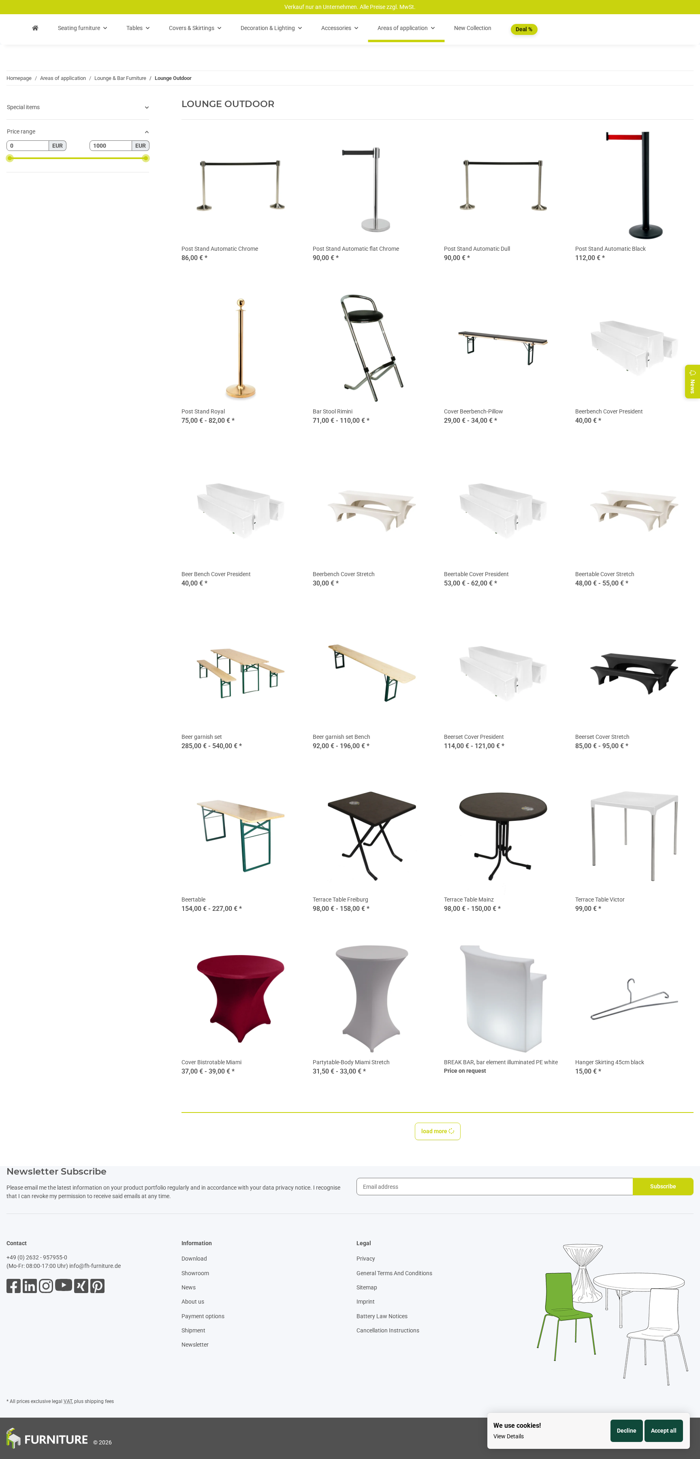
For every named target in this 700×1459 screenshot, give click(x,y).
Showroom (195, 1273)
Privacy (365, 1258)
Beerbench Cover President (609, 411)
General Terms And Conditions (394, 1273)
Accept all (664, 1430)
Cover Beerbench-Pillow (473, 411)
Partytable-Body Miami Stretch (351, 1062)
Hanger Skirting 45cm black (609, 1062)
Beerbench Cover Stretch (344, 574)
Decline (626, 1430)
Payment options (202, 1316)
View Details (508, 1436)
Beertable (193, 899)
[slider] (10, 158)
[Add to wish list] (548, 953)
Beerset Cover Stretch (602, 737)
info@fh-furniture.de (95, 1266)
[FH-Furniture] (35, 28)
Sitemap (366, 1287)
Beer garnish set (201, 737)
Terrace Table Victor (600, 899)
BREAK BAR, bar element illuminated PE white (501, 1062)
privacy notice (292, 1187)
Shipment (193, 1330)
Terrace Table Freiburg (340, 899)
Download (194, 1258)
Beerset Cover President (474, 737)
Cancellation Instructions (387, 1330)
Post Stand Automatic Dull (477, 248)
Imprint (365, 1301)
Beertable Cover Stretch (604, 574)
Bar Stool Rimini (332, 411)
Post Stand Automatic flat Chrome (356, 248)
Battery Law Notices (382, 1316)
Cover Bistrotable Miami (211, 1062)
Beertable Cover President (476, 574)
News (188, 1287)
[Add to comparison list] (527, 953)
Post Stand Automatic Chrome (219, 248)
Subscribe (663, 1186)
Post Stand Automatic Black (610, 248)
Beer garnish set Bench (341, 737)
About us (192, 1301)
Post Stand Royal (203, 411)
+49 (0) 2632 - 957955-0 (36, 1257)
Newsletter (195, 1344)
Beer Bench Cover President (216, 574)
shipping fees (99, 1401)
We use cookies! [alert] (517, 1425)
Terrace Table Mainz (469, 899)
